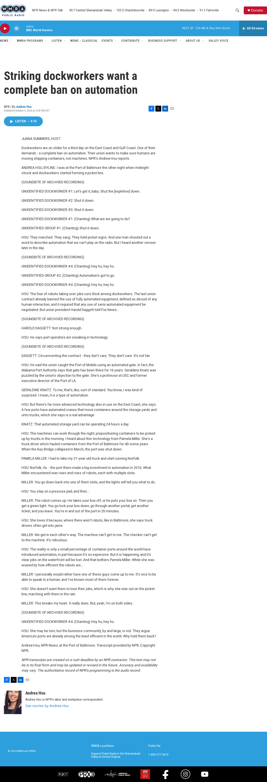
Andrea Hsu (23, 107)
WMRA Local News (102, 745)
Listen (57, 40)
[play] (5, 28)
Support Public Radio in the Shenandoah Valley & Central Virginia (116, 755)
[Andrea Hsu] (13, 702)
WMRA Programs (30, 40)
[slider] (22, 28)
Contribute (130, 40)
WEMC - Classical (84, 40)
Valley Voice (218, 40)
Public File (154, 745)
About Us (193, 40)
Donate (257, 10)
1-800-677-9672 (158, 754)
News (4, 40)
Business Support (162, 40)
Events (107, 40)
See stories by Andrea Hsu (47, 705)
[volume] (16, 28)
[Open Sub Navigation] (11, 40)
